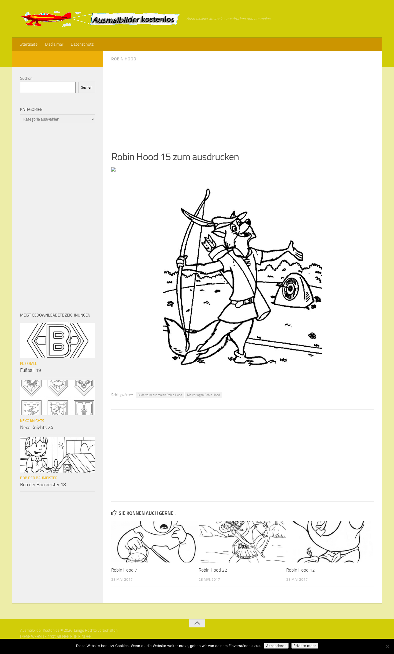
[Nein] (387, 646)
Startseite (29, 44)
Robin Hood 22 (213, 570)
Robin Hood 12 (300, 570)
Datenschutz (82, 44)
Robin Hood (123, 58)
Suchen (26, 78)
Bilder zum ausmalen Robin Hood (160, 395)
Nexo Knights (32, 421)
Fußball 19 (30, 370)
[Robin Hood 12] (329, 541)
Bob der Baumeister (39, 478)
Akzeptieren (276, 646)
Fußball (28, 363)
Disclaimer (54, 44)
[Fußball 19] (57, 340)
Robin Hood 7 (124, 570)
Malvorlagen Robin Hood (203, 395)
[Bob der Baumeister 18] (57, 455)
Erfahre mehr (304, 646)
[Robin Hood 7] (154, 541)
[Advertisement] (242, 104)
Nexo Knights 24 (36, 427)
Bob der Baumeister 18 (43, 485)
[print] (113, 170)
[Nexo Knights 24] (57, 397)
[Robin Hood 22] (242, 541)
